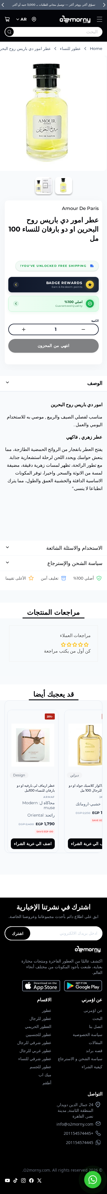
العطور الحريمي (38, 1026)
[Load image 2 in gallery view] (43, 185)
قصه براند (94, 1050)
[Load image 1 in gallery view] (63, 185)
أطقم (47, 1082)
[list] (53, 776)
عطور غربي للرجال (35, 1050)
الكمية (95, 321)
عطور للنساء (70, 48)
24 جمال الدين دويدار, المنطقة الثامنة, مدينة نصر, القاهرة (75, 1110)
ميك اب (45, 1074)
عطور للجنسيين (38, 1034)
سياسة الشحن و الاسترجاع (80, 1058)
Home (96, 48)
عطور (46, 1010)
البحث (97, 1018)
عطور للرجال (40, 1018)
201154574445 (79, 1142)
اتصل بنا (95, 1026)
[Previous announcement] (3, 5)
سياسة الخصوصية (87, 1034)
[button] (99, 19)
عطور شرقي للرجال (34, 1042)
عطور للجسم (40, 1066)
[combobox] (65, 31)
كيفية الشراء (92, 1066)
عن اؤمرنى (93, 1010)
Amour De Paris (80, 208)
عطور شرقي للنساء (34, 1058)
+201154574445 (78, 1133)
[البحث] (9, 31)
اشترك (17, 933)
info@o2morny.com (74, 1124)
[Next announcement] (104, 5)
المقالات (95, 1042)
